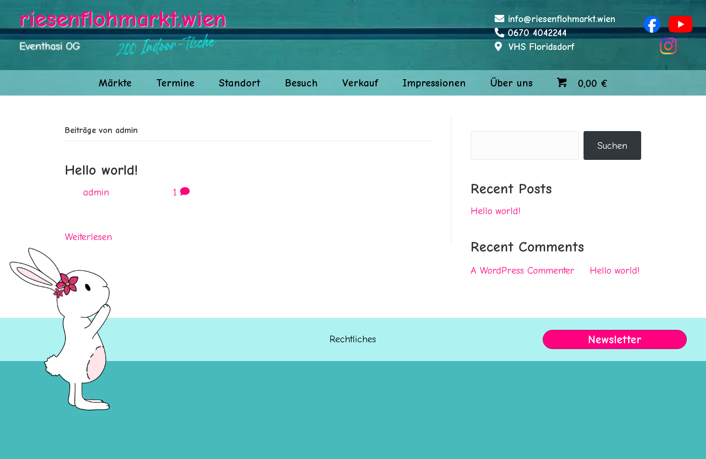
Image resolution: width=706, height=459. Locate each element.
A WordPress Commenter (522, 270)
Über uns (511, 83)
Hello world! (101, 170)
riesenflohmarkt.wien (122, 18)
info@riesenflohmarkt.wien (561, 18)
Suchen (485, 121)
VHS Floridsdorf (541, 46)
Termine (175, 83)
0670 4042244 (537, 32)
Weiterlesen (88, 236)
